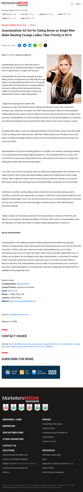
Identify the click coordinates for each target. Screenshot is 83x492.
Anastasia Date (23, 284)
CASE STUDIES (48, 468)
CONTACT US (9, 445)
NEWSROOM (9, 426)
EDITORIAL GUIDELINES (51, 455)
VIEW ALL (6, 472)
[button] (71, 4)
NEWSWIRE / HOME (12, 419)
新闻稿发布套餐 (48, 428)
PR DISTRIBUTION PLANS (52, 424)
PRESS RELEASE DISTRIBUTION (15, 455)
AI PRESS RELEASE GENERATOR (54, 433)
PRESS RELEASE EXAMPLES (53, 472)
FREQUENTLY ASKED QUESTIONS (57, 464)
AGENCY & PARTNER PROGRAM (15, 459)
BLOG (44, 459)
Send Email (12, 291)
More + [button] (78, 4)
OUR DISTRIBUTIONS (13, 432)
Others (33, 25)
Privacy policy (20, 485)
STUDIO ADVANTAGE (13, 439)
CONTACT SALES (49, 441)
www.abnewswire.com (18, 314)
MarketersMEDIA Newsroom (14, 25)
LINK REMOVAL (48, 437)
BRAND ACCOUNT (19, 464)
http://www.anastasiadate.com (23, 301)
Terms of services (9, 485)
